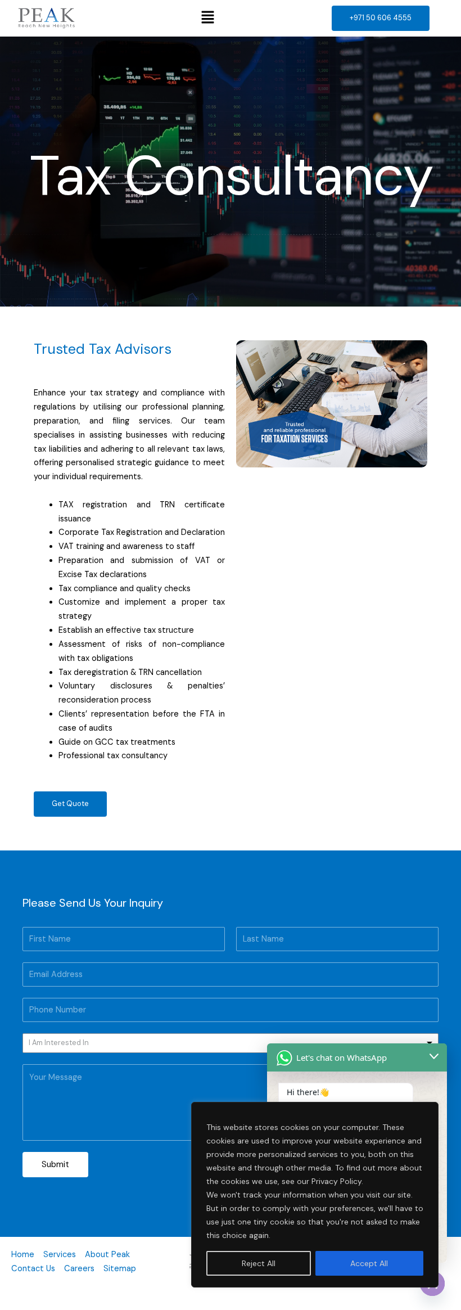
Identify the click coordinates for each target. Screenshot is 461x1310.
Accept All (369, 1263)
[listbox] (230, 1043)
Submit (55, 1164)
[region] (315, 1195)
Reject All (258, 1263)
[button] (208, 18)
